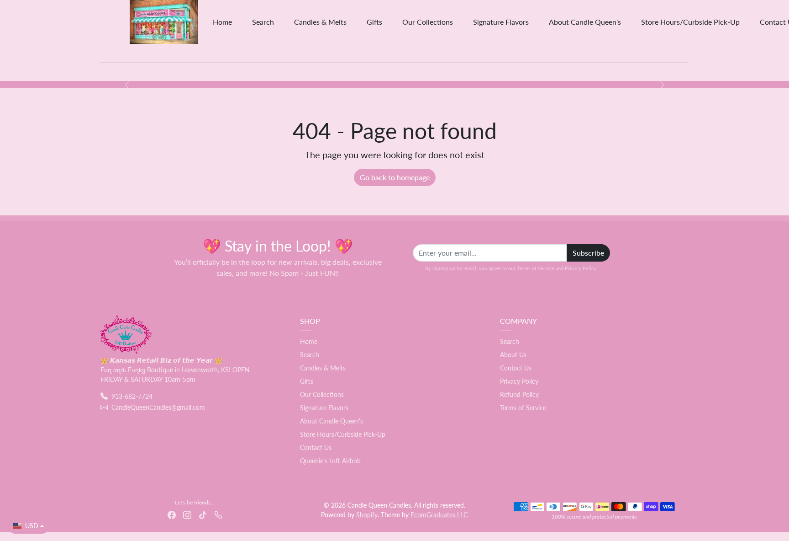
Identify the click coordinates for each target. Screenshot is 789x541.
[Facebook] (171, 514)
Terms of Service (535, 268)
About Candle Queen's (585, 21)
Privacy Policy (580, 268)
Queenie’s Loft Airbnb (330, 461)
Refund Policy (519, 394)
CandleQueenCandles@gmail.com (158, 407)
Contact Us (315, 447)
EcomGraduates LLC (439, 515)
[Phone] (218, 514)
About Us (513, 355)
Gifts (374, 21)
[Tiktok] (202, 514)
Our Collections (427, 21)
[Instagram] (187, 514)
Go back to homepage (395, 177)
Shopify (367, 515)
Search (263, 21)
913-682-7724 (132, 396)
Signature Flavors (501, 21)
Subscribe (588, 252)
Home (222, 21)
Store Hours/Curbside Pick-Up (690, 21)
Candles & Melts (320, 21)
